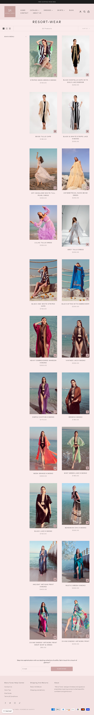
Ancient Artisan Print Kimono (43, 586)
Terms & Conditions (11, 696)
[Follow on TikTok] (20, 703)
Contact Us (8, 687)
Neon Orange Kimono (43, 473)
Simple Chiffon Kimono (43, 417)
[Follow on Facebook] (5, 703)
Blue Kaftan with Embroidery (76, 304)
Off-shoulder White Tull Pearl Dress (43, 194)
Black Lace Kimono (43, 531)
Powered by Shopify (27, 709)
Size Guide (7, 693)
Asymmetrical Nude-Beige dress (76, 194)
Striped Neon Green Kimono (43, 80)
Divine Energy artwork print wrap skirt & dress (43, 644)
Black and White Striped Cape (43, 305)
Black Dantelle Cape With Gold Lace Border (75, 81)
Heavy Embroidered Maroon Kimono (43, 362)
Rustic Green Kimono (76, 585)
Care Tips (7, 690)
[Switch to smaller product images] (7, 28)
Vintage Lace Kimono (75, 360)
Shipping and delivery (37, 690)
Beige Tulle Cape (43, 136)
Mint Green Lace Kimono (75, 473)
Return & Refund (35, 687)
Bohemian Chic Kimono (75, 528)
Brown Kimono (75, 417)
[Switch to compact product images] (10, 28)
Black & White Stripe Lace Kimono (75, 138)
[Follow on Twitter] (10, 703)
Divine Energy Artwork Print (75, 641)
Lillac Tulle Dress (43, 243)
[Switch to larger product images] (3, 28)
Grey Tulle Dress (76, 249)
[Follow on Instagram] (15, 703)
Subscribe (61, 669)
